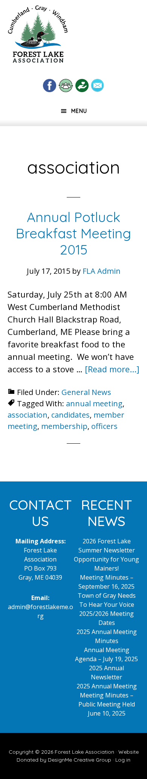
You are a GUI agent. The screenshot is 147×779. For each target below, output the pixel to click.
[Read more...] (112, 369)
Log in (122, 759)
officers (104, 426)
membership (64, 426)
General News (86, 392)
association (27, 415)
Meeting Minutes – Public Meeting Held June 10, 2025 (106, 704)
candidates (70, 415)
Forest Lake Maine (38, 37)
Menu (79, 111)
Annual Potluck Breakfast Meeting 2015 (73, 233)
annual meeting (94, 403)
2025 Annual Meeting (107, 686)
